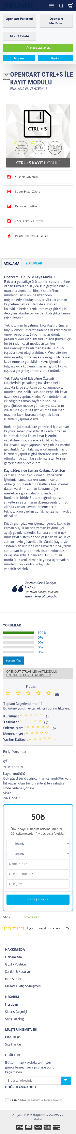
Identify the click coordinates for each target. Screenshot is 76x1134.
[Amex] (47, 1127)
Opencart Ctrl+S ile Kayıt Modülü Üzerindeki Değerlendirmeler (31, 673)
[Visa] (19, 1127)
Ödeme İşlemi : (14, 728)
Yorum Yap (13, 660)
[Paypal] (38, 1127)
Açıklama (11, 263)
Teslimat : (11, 722)
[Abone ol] (66, 1081)
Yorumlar (34, 263)
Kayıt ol (55, 58)
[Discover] (56, 1127)
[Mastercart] (28, 1127)
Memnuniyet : (14, 734)
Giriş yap (19, 58)
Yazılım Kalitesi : (15, 740)
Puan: (31, 686)
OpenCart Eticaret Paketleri (41, 592)
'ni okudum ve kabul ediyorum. (36, 1100)
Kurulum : (11, 716)
